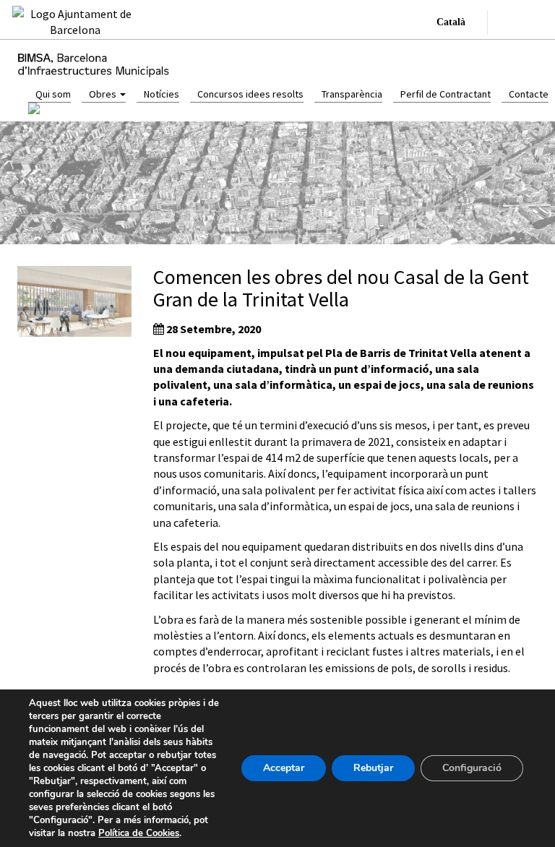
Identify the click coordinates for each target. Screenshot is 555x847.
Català (450, 22)
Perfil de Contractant (445, 93)
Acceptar (283, 768)
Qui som (53, 93)
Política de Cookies (138, 833)
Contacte (528, 93)
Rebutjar (373, 768)
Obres (104, 93)
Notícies (161, 93)
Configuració (472, 768)
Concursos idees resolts (250, 93)
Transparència (352, 93)
